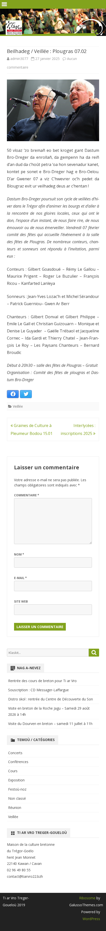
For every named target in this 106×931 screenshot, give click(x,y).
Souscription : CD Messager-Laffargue (38, 690)
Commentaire (26, 495)
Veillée (18, 406)
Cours (13, 771)
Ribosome (87, 898)
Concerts (15, 752)
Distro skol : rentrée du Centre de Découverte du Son (50, 699)
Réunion (14, 807)
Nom (19, 554)
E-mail (20, 578)
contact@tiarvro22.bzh (25, 876)
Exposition (16, 780)
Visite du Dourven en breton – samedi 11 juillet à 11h (50, 723)
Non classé (17, 798)
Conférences (18, 761)
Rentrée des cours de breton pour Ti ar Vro (42, 680)
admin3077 (19, 58)
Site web (21, 601)
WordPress (91, 918)
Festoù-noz (17, 789)
